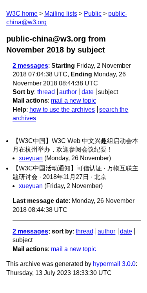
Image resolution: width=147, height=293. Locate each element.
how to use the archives (62, 109)
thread (46, 92)
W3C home (22, 13)
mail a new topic (73, 100)
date (88, 92)
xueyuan (31, 158)
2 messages (30, 65)
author (68, 92)
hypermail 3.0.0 (114, 263)
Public (93, 13)
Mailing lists (60, 13)
